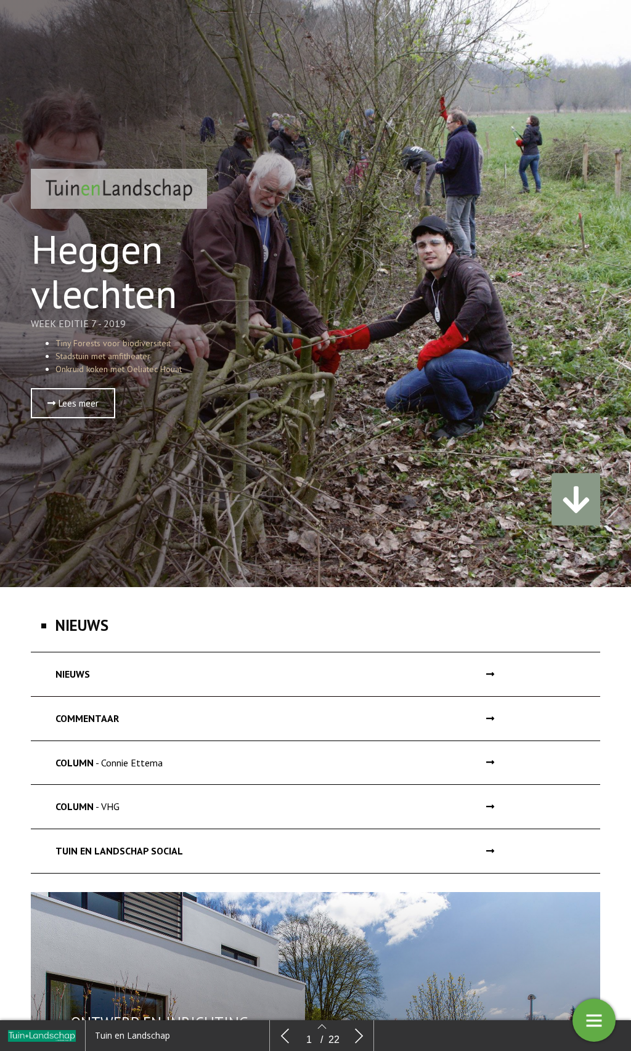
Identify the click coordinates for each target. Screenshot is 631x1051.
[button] (73, 403)
